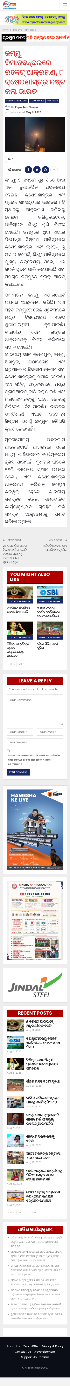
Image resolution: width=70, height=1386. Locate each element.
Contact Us (23, 1352)
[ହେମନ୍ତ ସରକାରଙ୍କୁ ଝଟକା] (15, 1140)
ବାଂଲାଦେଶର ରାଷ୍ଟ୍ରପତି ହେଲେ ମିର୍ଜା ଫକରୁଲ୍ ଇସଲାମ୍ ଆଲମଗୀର (42, 1119)
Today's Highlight (16, 100)
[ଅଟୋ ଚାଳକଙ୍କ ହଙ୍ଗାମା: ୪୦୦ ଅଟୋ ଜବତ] (15, 1157)
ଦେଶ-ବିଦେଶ (52, 100)
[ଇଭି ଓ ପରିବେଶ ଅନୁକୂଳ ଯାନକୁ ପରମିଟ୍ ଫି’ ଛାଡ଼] (15, 1102)
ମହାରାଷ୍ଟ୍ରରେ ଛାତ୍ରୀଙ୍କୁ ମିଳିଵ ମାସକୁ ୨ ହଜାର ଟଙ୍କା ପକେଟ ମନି (44, 1175)
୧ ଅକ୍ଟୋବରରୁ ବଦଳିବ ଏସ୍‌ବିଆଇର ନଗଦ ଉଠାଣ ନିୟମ (43, 1042)
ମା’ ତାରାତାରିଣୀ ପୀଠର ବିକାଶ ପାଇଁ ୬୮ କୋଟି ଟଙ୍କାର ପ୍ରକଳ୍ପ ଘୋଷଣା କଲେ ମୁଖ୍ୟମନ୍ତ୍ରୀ (15, 554)
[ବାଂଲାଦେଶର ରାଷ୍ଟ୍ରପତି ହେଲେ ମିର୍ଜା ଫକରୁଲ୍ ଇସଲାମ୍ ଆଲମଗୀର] (15, 1119)
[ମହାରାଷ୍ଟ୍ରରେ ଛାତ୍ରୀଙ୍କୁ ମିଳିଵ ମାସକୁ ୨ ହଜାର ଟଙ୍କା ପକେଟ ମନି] (15, 1175)
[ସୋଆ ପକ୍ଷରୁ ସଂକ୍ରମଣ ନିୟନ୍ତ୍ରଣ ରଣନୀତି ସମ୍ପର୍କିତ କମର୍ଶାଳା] (15, 1196)
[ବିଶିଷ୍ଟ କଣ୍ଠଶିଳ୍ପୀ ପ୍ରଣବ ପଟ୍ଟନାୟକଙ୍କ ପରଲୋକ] (20, 630)
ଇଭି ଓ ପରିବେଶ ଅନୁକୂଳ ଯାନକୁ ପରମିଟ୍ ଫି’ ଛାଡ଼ (42, 1099)
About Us (13, 1346)
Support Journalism (35, 1357)
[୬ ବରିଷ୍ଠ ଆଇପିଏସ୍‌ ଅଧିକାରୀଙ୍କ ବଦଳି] (20, 595)
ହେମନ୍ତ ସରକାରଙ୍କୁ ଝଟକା (40, 1138)
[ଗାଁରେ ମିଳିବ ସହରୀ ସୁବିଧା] (50, 630)
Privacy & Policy (52, 1346)
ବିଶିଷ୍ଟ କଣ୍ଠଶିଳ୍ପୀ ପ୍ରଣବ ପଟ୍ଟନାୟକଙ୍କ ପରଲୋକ (42, 1064)
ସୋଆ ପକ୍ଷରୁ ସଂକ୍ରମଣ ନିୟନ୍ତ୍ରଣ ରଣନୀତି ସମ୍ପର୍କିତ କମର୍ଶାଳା (43, 1196)
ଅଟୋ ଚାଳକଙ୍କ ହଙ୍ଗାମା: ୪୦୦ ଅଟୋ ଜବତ (43, 1155)
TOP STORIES (37, 100)
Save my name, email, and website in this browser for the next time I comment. (34, 760)
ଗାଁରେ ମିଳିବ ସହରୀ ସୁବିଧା (43, 1081)
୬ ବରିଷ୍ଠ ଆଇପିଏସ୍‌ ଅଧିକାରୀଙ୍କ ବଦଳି (39, 1023)
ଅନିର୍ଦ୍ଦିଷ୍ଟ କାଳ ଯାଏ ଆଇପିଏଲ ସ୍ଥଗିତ (55, 548)
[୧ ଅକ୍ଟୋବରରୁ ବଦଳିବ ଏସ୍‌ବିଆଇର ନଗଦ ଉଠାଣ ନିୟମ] (50, 595)
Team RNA (30, 1346)
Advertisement (44, 1352)
